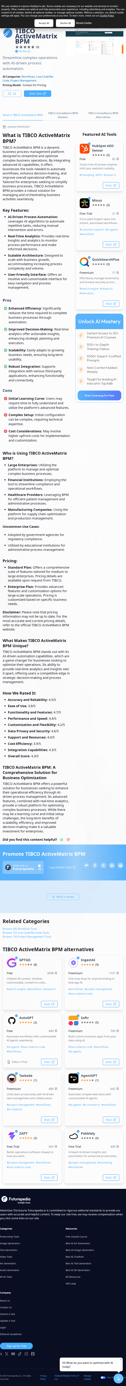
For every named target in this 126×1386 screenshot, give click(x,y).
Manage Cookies (84, 22)
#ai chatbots (14, 1109)
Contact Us (6, 1307)
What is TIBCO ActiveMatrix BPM (23, 115)
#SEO (98, 175)
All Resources (73, 1276)
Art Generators (8, 1263)
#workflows (87, 234)
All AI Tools (6, 1276)
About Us (5, 1300)
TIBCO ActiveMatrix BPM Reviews (63, 115)
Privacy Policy (43, 1377)
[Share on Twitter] (103, 865)
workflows (28, 76)
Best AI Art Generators (78, 1243)
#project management (98, 989)
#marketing (87, 175)
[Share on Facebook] (95, 865)
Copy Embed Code (60, 867)
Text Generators (8, 1250)
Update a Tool (7, 1320)
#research (110, 175)
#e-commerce (91, 1105)
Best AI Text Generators (78, 1263)
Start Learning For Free (99, 395)
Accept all (44, 23)
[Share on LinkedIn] (112, 865)
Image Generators (10, 1243)
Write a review (65, 897)
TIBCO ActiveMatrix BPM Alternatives (103, 115)
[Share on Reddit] (120, 865)
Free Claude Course (76, 1236)
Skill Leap (71, 1283)
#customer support (92, 229)
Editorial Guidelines (11, 1334)
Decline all (65, 23)
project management (23, 80)
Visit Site (35, 94)
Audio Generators (9, 1270)
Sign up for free (16, 1346)
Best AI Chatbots (75, 1256)
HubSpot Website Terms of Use (66, 1377)
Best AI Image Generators (80, 1250)
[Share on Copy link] (86, 865)
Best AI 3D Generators (78, 1270)
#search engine (89, 288)
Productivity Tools (9, 1236)
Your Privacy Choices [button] (116, 1377)
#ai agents (111, 229)
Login (3, 1327)
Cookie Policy (107, 15)
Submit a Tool (7, 1314)
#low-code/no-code (80, 993)
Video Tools (6, 1256)
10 (14, 94)
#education (87, 293)
